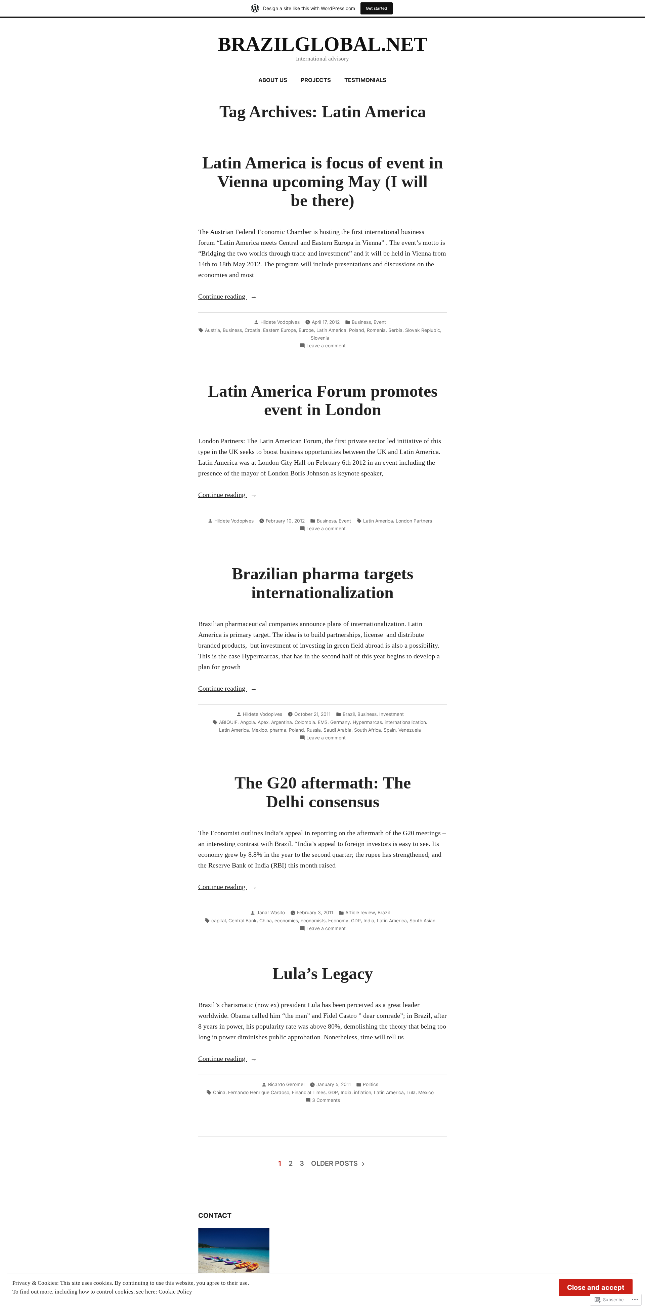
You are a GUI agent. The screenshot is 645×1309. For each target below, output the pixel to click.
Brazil (349, 714)
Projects (316, 80)
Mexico (259, 730)
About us (272, 80)
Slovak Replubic (422, 330)
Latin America (331, 330)
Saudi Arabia (337, 730)
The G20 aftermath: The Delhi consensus (322, 792)
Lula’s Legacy (322, 973)
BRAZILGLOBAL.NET (322, 44)
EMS (323, 722)
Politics (370, 1084)
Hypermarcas (367, 722)
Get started (376, 8)
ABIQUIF (228, 722)
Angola (247, 722)
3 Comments (326, 1100)
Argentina (281, 722)
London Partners (414, 521)
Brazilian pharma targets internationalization (322, 583)
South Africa (367, 730)
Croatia (252, 330)
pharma (278, 730)
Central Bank (242, 920)
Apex (263, 722)
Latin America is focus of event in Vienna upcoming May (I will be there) (322, 182)
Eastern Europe (279, 330)
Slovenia (320, 338)
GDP (356, 920)
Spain (390, 730)
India (368, 920)
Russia (314, 730)
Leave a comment (326, 346)
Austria (212, 330)
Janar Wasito (271, 912)
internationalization (405, 722)
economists (313, 920)
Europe (306, 330)
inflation (362, 1092)
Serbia (395, 330)
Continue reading (222, 297)
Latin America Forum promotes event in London (322, 400)
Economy (338, 920)
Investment (391, 714)
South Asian (422, 920)
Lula (411, 1092)
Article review (360, 912)
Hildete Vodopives (280, 322)
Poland (356, 330)
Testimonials (365, 80)
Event (380, 322)
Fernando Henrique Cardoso (258, 1092)
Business (361, 322)
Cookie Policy (175, 1291)
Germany (340, 722)
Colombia (305, 722)
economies (286, 920)
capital (218, 920)
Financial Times (309, 1092)
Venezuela (409, 730)
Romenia (376, 330)
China (265, 920)
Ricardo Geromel (286, 1084)
